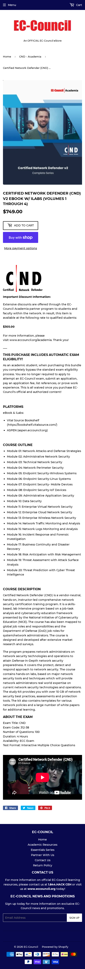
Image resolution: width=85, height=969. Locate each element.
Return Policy (42, 865)
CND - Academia (30, 56)
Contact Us (42, 860)
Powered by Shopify (55, 946)
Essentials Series (42, 850)
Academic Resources (42, 844)
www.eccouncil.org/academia (30, 340)
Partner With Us (42, 855)
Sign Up (74, 917)
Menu (12, 5)
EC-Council (31, 946)
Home (7, 56)
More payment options (20, 248)
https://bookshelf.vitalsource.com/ (32, 425)
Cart (78, 5)
